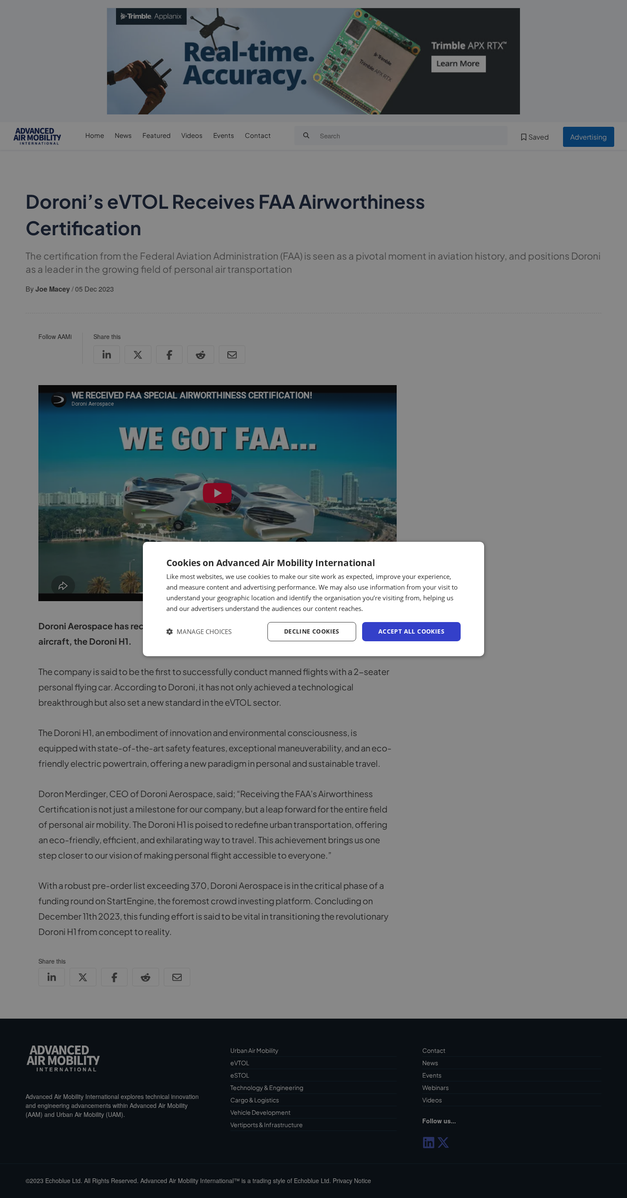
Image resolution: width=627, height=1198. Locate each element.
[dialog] (313, 599)
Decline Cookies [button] (312, 631)
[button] (199, 631)
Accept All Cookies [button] (411, 631)
